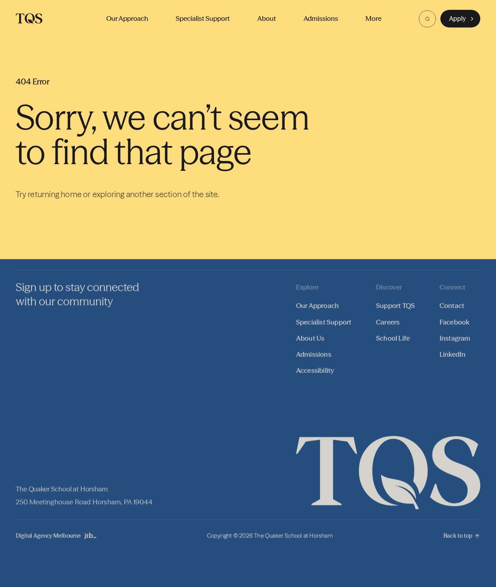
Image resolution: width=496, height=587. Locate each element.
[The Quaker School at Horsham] (29, 18)
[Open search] (427, 18)
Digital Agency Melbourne (48, 535)
